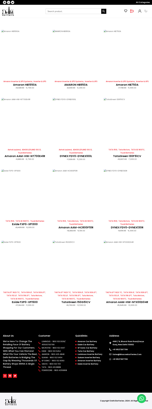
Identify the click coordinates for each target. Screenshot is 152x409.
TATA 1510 (113, 149)
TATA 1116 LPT (24, 295)
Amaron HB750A (127, 85)
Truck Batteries (25, 152)
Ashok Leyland (14, 149)
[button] (141, 398)
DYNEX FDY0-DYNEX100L (76, 156)
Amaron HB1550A (25, 85)
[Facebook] (4, 2)
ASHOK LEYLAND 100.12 (31, 149)
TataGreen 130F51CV (127, 156)
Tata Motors (124, 149)
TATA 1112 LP (12, 295)
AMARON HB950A (76, 85)
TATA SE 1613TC (138, 149)
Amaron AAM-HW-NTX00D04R (127, 302)
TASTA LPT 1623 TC (11, 292)
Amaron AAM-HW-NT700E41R (25, 156)
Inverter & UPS (40, 81)
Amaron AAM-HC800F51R (75, 227)
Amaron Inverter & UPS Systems (17, 81)
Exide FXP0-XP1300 (25, 224)
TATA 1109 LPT (39, 292)
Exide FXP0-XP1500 (25, 302)
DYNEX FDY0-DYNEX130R (127, 227)
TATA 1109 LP (26, 292)
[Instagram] (8, 2)
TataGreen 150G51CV (75, 302)
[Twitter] (12, 2)
